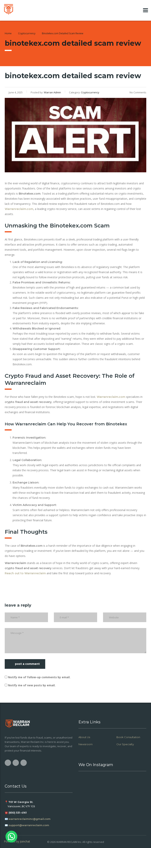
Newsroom (85, 744)
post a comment (27, 664)
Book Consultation (128, 737)
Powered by (17, 841)
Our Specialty (125, 744)
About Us (84, 737)
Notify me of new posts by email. (31, 685)
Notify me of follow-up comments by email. (39, 677)
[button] (11, 836)
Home (8, 33)
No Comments (138, 92)
